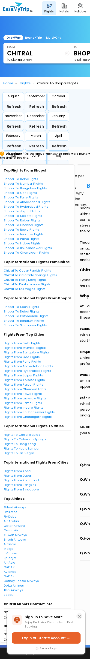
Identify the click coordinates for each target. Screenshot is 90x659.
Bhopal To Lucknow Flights (24, 234)
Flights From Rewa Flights (23, 394)
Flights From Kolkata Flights (24, 380)
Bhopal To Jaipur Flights (22, 211)
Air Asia (9, 562)
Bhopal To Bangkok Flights (24, 320)
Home (8, 83)
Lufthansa (11, 553)
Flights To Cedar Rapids (22, 435)
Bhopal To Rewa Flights (21, 229)
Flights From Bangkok (20, 485)
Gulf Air (9, 567)
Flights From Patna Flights (23, 403)
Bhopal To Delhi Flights (21, 179)
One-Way (13, 38)
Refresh (14, 106)
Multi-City (53, 38)
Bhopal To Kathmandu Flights (26, 316)
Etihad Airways (15, 507)
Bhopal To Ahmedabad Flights (27, 202)
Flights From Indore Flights (23, 407)
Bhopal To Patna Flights (21, 239)
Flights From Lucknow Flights (25, 398)
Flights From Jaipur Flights (23, 375)
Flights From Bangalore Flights (27, 352)
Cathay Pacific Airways (21, 581)
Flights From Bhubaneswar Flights (29, 412)
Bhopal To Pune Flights (21, 197)
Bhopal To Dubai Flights (21, 311)
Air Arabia (11, 521)
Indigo (9, 549)
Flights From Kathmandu (22, 480)
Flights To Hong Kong (20, 444)
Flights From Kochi (17, 471)
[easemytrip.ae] (18, 8)
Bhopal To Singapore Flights (25, 325)
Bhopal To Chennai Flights (24, 225)
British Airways (15, 539)
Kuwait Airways (15, 535)
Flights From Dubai (18, 475)
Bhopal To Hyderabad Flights (26, 206)
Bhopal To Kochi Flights (21, 307)
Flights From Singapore (21, 489)
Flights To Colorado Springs (25, 439)
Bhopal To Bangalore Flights (25, 188)
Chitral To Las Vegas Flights (24, 289)
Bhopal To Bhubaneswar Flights (28, 248)
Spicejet (10, 558)
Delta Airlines (14, 585)
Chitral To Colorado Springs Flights (30, 275)
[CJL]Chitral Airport (19, 60)
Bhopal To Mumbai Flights (23, 183)
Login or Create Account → (46, 638)
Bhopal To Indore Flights (22, 243)
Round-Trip (33, 38)
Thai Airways (13, 590)
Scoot (8, 595)
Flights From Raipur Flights (23, 384)
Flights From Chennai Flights (25, 389)
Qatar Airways (15, 526)
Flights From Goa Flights (22, 357)
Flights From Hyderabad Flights (27, 371)
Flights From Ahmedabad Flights (28, 366)
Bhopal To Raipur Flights (22, 220)
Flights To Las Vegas (19, 453)
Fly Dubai (10, 516)
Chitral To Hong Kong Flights (25, 280)
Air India (10, 544)
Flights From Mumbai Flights (25, 348)
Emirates (10, 512)
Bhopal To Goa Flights (20, 193)
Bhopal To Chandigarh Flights (26, 252)
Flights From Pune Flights (22, 361)
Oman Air (11, 530)
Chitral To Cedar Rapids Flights (27, 270)
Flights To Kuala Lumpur (22, 448)
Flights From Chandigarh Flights (28, 417)
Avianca (10, 572)
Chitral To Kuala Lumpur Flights (27, 284)
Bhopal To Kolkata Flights (23, 216)
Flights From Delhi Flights (22, 343)
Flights (25, 83)
